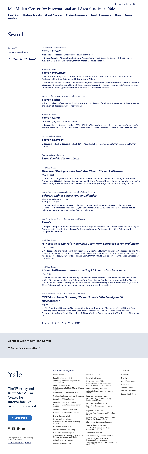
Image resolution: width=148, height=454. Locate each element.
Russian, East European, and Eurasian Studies (100, 414)
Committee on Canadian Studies (65, 393)
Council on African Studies (63, 399)
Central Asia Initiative (61, 385)
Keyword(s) (12, 48)
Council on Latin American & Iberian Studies (67, 405)
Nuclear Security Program (96, 389)
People (11, 18)
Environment (126, 384)
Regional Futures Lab (94, 411)
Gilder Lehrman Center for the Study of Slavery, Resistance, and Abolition (68, 436)
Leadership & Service (129, 394)
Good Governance (128, 381)
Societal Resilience (128, 391)
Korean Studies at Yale (95, 381)
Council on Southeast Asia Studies (66, 413)
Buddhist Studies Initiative (63, 378)
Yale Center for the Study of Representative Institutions (97, 439)
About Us (13, 15)
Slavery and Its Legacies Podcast (99, 422)
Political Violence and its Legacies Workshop (99, 392)
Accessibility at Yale (15, 442)
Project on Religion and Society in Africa (99, 406)
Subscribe (20, 417)
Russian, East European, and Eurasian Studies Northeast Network (100, 418)
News (118, 15)
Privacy (28, 442)
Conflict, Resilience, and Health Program (68, 396)
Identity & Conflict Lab (62, 443)
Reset (32, 59)
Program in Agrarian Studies (97, 396)
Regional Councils (32, 15)
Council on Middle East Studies (65, 410)
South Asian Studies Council (97, 425)
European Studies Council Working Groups (66, 422)
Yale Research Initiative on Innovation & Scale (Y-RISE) (101, 443)
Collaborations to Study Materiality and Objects (68, 388)
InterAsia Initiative (93, 378)
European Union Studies (62, 426)
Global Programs (53, 15)
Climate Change (127, 387)
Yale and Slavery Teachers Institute (99, 436)
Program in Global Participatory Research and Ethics (98, 399)
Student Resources (75, 15)
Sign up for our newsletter (24, 348)
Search (17, 59)
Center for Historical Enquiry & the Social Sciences (66, 381)
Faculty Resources (100, 15)
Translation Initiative (94, 433)
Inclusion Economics (94, 375)
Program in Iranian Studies (96, 403)
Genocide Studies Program (63, 433)
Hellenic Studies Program (63, 440)
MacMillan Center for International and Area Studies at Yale (61, 8)
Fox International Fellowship (64, 430)
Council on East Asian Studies (64, 402)
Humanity (125, 375)
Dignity (124, 378)
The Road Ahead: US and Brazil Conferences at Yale (98, 428)
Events (128, 15)
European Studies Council (63, 419)
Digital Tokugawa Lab (61, 416)
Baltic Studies (58, 375)
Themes (125, 370)
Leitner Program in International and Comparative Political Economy (100, 384)
